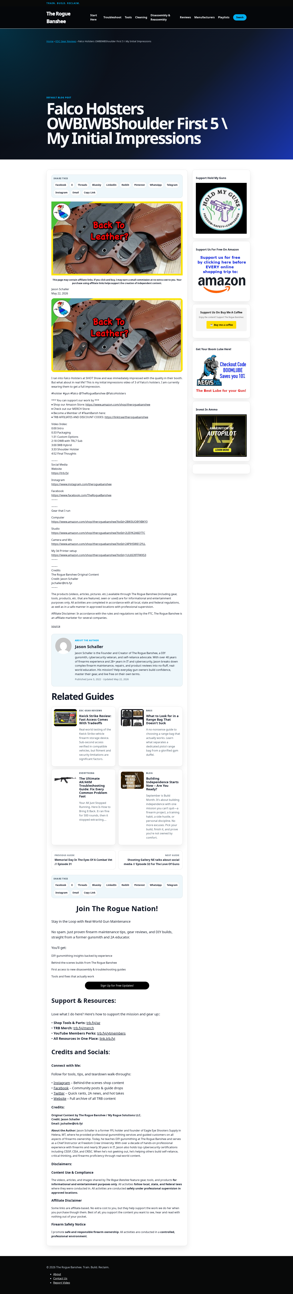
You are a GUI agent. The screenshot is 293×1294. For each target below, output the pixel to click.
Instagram (62, 1082)
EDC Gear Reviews (65, 41)
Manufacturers (204, 17)
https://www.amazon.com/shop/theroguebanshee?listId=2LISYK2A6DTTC (98, 533)
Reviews (185, 17)
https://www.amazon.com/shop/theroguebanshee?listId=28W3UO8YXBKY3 (99, 522)
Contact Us (60, 1278)
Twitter (59, 1093)
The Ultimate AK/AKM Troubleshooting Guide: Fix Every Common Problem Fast (93, 787)
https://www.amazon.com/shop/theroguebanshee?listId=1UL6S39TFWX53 (98, 555)
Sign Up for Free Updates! (117, 985)
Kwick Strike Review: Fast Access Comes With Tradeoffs (95, 719)
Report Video (61, 1283)
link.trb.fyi (107, 1038)
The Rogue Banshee (58, 17)
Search (239, 17)
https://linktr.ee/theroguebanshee (126, 417)
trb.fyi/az (93, 1022)
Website (60, 1098)
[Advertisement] (146, 69)
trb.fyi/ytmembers (111, 1033)
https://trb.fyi (60, 473)
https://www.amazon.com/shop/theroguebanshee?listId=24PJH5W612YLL (98, 544)
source (55, 626)
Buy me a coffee (221, 325)
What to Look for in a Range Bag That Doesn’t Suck (162, 719)
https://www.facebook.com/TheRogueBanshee (81, 495)
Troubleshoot (112, 17)
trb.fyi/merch (83, 1028)
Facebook (61, 1088)
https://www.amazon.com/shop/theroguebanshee (117, 404)
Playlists (223, 17)
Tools (128, 17)
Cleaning (141, 17)
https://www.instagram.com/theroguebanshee (81, 484)
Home (49, 41)
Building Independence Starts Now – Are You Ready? (162, 783)
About (57, 1274)
